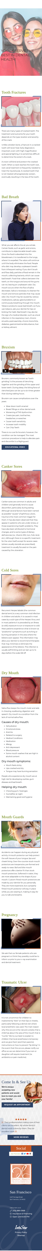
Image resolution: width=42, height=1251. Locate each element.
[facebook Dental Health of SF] (22, 1154)
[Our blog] (30, 1154)
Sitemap (21, 1235)
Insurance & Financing (22, 1214)
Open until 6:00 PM (20, 1217)
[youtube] (27, 1154)
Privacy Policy (21, 1232)
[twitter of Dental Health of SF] (25, 1154)
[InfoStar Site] (21, 1227)
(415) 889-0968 (18, 1211)
